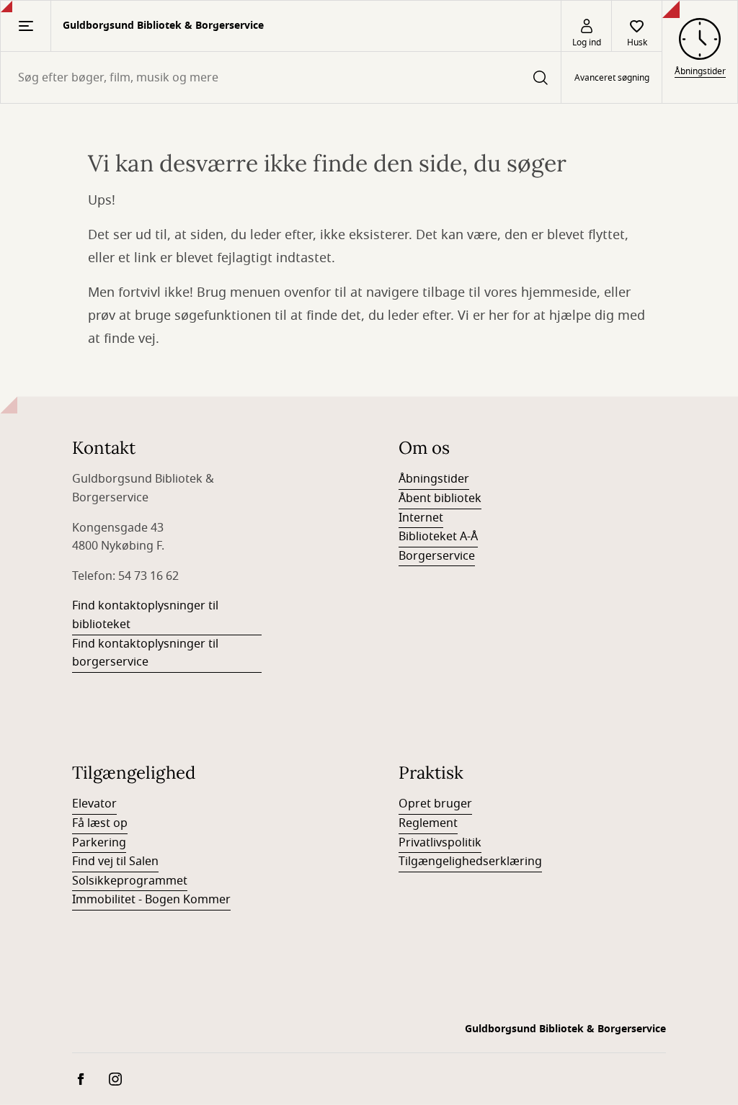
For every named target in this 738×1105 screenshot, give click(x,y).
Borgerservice (437, 556)
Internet (421, 518)
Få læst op (100, 823)
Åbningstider (434, 479)
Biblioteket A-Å (438, 536)
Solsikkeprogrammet (129, 881)
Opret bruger (435, 804)
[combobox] (281, 77)
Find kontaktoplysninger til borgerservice (145, 653)
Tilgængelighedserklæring (470, 861)
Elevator (94, 804)
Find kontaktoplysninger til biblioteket (145, 615)
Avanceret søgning (611, 77)
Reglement (428, 823)
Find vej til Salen (115, 861)
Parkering (99, 842)
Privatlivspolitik (440, 842)
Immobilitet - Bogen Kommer (151, 899)
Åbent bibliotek (440, 498)
